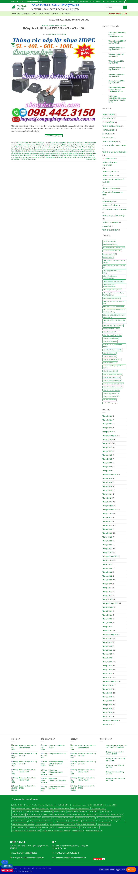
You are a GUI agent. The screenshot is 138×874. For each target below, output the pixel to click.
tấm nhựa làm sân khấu (109, 399)
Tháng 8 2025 (107, 447)
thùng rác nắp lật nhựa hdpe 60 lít (76, 142)
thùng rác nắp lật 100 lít (28, 159)
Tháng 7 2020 (107, 650)
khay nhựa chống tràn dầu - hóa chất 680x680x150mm (54, 805)
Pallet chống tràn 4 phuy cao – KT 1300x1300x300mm (117, 34)
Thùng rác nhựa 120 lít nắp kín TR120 (117, 75)
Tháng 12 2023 (107, 506)
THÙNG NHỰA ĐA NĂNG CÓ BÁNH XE (113, 181)
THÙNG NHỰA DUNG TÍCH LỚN (114, 152)
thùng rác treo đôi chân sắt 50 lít (112, 380)
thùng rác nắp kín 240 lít (110, 371)
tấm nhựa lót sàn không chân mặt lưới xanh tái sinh (56, 830)
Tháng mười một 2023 (110, 509)
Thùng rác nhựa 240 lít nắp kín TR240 (117, 82)
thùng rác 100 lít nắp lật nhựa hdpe (75, 814)
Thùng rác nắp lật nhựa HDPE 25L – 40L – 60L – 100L (54, 28)
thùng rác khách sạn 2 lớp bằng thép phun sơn (112, 821)
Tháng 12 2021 (107, 599)
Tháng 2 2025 (107, 471)
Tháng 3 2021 (107, 623)
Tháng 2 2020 (107, 669)
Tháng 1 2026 (107, 428)
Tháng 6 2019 (107, 701)
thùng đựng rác (22, 153)
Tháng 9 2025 (107, 443)
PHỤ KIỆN (106, 226)
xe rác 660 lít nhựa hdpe (110, 403)
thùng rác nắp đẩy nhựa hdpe (72, 145)
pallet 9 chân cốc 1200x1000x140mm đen (114, 266)
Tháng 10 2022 (107, 560)
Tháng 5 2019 (107, 705)
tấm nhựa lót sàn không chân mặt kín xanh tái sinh (26, 830)
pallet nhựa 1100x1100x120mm (80, 808)
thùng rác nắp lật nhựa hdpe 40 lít (54, 157)
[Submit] (125, 7)
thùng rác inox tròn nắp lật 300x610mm (41, 821)
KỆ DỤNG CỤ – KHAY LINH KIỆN (114, 209)
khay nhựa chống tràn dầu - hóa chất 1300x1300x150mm (88, 805)
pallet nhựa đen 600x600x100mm (77, 811)
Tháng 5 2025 (107, 459)
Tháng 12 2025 (107, 432)
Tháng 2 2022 (107, 591)
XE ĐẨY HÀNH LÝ (108, 158)
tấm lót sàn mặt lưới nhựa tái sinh (89, 827)
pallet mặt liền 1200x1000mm (112, 298)
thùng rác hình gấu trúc (109, 356)
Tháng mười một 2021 (110, 603)
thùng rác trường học (25, 157)
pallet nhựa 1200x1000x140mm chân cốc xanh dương (114, 316)
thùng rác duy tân (104, 814)
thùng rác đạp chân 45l (104, 824)
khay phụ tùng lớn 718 (109, 254)
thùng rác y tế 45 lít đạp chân (111, 390)
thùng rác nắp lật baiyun (67, 153)
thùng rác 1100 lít (92, 814)
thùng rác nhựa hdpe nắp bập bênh (37, 153)
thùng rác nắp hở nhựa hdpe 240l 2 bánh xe (113, 366)
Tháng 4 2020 (107, 662)
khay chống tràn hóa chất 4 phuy (112, 250)
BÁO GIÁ (131, 869)
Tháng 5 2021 (107, 615)
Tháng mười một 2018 (110, 720)
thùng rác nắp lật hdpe (21, 149)
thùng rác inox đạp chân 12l (89, 821)
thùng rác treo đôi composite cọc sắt (113, 383)
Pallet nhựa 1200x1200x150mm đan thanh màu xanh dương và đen (117, 99)
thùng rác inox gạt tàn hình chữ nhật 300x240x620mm (57, 817)
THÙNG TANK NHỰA (110, 230)
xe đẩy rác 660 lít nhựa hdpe (94, 830)
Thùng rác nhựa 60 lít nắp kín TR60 (116, 62)
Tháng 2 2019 (107, 716)
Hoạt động (66, 13)
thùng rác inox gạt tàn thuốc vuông (85, 817)
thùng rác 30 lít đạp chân (110, 341)
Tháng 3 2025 (107, 467)
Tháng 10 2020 (107, 638)
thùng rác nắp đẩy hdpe (81, 151)
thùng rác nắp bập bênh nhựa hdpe (41, 147)
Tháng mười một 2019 (110, 681)
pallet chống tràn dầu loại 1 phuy (112, 289)
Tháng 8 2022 (107, 568)
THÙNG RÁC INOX (109, 175)
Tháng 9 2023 (107, 517)
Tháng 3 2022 (107, 587)
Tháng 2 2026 (107, 424)
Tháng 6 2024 (107, 486)
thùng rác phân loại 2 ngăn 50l (111, 377)
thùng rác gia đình (57, 147)
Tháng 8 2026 (107, 416)
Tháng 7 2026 (107, 420)
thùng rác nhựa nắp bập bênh (58, 142)
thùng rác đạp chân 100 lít (19, 827)
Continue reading (54, 136)
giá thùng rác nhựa (17, 805)
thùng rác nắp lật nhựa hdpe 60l (27, 151)
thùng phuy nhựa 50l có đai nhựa (112, 335)
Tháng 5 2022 (107, 580)
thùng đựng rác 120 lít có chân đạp (38, 827)
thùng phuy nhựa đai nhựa (110, 338)
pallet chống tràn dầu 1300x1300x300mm (109, 285)
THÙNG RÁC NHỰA (60, 25)
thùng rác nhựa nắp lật (24, 147)
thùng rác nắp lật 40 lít (81, 155)
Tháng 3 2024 (107, 498)
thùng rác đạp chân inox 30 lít (111, 396)
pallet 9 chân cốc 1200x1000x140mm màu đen (114, 261)
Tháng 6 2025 (107, 455)
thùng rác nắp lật (59, 145)
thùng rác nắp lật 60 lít (80, 157)
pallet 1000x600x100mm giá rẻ (21, 808)
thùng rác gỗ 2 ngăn (117, 814)
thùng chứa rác (40, 151)
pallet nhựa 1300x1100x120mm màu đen (114, 321)
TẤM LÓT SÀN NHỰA (110, 188)
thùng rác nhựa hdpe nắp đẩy (61, 149)
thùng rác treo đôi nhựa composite (113, 387)
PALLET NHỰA (107, 201)
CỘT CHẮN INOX (108, 130)
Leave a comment (91, 159)
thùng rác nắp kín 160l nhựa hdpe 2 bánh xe (62, 824)
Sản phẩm (25, 13)
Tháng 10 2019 (107, 685)
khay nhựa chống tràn (30, 805)
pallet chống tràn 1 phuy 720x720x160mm (110, 277)
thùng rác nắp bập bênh (47, 145)
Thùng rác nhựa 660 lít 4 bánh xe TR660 (117, 42)
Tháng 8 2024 (107, 478)
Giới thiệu (71, 1)
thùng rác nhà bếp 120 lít (110, 362)
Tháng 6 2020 (107, 654)
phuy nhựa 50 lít (118, 325)
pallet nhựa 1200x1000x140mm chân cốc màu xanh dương (114, 310)
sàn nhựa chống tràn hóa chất (111, 328)
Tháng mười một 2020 (110, 634)
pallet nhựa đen (107, 325)
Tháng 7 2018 (107, 724)
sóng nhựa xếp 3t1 (94, 811)
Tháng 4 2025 (107, 463)
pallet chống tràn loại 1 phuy (40, 808)
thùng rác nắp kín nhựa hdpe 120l (112, 374)
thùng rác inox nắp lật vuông (20, 821)
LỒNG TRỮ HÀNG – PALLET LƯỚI (112, 194)
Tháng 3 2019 (107, 712)
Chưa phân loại (107, 118)
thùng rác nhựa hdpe (56, 155)
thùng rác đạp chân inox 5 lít (111, 393)
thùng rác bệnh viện (80, 153)
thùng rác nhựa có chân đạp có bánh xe (23, 824)
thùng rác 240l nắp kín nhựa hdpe (112, 350)
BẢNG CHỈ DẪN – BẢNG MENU (114, 145)
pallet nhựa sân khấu (46, 811)
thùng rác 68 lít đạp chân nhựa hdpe (53, 814)
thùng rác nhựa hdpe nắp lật (36, 149)
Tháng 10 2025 (107, 439)
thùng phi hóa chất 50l (109, 332)
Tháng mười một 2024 (110, 474)
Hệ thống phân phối (82, 1)
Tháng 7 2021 (107, 611)
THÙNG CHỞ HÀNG (109, 205)
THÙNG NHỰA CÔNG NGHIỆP (113, 216)
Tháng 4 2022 (107, 584)
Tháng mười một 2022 (110, 556)
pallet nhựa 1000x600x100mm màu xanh (113, 302)
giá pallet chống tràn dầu (110, 244)
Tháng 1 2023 (107, 548)
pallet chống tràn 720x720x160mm (113, 281)
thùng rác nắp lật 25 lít (53, 153)
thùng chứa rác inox (106, 811)
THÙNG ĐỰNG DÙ (109, 171)
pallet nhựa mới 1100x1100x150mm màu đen (25, 811)
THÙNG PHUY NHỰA (110, 222)
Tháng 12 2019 (107, 677)
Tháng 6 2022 (107, 576)
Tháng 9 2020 (107, 642)
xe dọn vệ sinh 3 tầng (78, 830)
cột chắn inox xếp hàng (109, 241)
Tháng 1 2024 (107, 502)
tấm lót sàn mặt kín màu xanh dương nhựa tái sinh (64, 827)
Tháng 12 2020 (107, 630)
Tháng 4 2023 (107, 537)
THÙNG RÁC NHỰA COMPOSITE (109, 164)
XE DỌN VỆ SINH (108, 122)
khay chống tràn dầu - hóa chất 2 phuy (114, 247)
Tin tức (92, 1)
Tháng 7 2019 (107, 697)
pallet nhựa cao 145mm (98, 808)
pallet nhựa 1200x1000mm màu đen (113, 306)
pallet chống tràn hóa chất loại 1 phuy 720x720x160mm (113, 294)
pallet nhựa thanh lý (59, 811)
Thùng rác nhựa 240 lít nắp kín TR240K (117, 48)
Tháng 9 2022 (107, 564)
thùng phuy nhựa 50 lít (18, 814)
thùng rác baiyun (69, 157)
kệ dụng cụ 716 (111, 805)
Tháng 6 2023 (107, 529)
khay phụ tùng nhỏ (108, 257)
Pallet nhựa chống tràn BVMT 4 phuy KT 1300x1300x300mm (117, 89)
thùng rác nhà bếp (86, 145)
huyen (64, 34)
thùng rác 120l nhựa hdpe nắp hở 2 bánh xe (113, 345)
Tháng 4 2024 (107, 494)
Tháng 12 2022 (107, 552)
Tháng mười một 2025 (110, 435)
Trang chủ (15, 13)
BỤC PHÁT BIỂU (108, 138)
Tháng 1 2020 (107, 673)
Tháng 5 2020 (107, 658)
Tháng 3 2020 (107, 666)
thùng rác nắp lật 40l (69, 155)
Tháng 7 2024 (107, 482)
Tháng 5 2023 (107, 533)
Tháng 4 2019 (107, 708)
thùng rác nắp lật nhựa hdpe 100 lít (30, 145)
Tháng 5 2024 (107, 490)
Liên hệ (98, 1)
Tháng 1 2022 (107, 595)
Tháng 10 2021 (107, 607)
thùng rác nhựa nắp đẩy (74, 147)
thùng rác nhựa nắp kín (42, 824)
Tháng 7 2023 (107, 525)
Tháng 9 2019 (107, 689)
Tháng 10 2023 (107, 513)
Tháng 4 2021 (107, 619)
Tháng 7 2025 (107, 451)
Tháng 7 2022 (107, 572)
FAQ (104, 1)
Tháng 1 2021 (107, 627)
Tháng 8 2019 (107, 693)
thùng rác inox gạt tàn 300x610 (112, 359)
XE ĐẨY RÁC (107, 134)
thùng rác (64, 147)
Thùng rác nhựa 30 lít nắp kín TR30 (116, 55)
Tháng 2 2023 (107, 545)
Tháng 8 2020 (107, 646)
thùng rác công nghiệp (68, 151)
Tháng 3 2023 (107, 541)
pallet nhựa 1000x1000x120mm (59, 808)
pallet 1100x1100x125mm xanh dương (112, 272)
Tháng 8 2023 (107, 521)
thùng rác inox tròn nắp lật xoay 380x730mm (67, 821)
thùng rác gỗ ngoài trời (109, 353)
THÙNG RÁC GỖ (108, 114)
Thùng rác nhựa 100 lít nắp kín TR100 (117, 68)
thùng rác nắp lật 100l (38, 157)
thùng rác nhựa (48, 149)
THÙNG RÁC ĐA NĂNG (48, 25)
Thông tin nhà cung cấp (48, 13)
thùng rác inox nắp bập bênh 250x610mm (109, 817)
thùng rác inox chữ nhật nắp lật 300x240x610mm (26, 817)
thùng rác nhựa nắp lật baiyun (42, 155)
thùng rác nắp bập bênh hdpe (53, 151)
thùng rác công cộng (76, 149)
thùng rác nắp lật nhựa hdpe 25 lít (23, 155)
